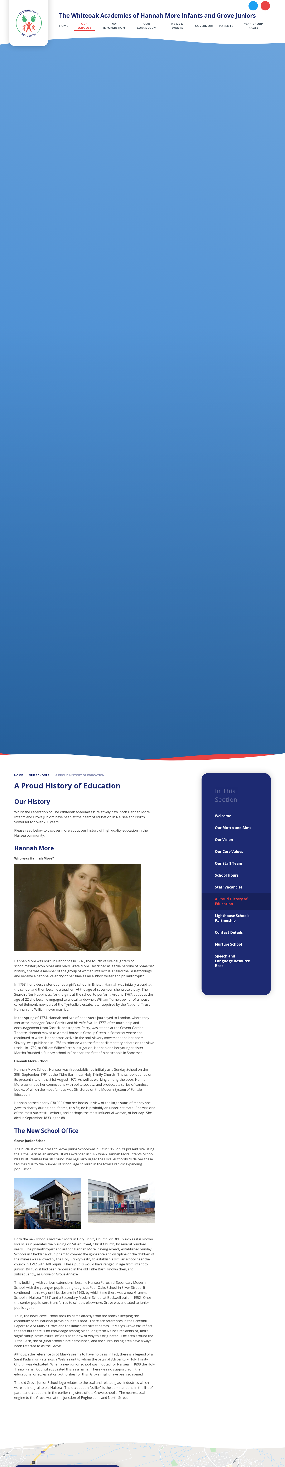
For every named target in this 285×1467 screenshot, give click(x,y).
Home (18, 775)
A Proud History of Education (80, 775)
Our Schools (39, 775)
